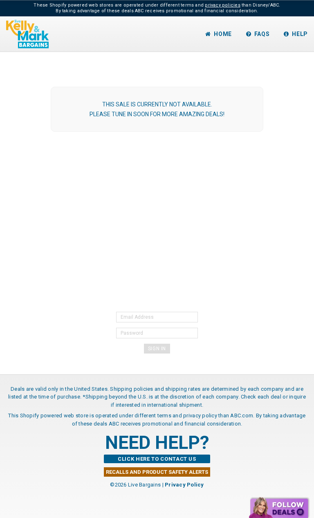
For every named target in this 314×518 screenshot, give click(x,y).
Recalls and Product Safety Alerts (157, 472)
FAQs (262, 34)
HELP (300, 34)
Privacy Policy (184, 485)
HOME (223, 34)
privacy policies (222, 5)
